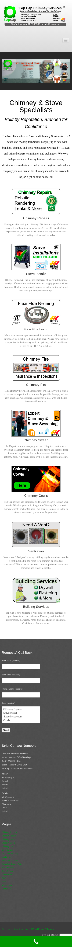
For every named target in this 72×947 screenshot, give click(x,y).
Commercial (7, 874)
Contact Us (6, 856)
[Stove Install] (21, 713)
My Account (7, 885)
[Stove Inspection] (21, 716)
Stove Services (8, 867)
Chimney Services (9, 832)
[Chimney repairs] (21, 709)
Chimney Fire (7, 846)
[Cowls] (21, 720)
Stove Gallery (7, 870)
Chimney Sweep (8, 842)
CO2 (4, 878)
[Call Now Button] (36, 941)
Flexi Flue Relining (10, 853)
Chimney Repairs (9, 835)
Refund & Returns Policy (12, 863)
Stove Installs (7, 849)
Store (4, 881)
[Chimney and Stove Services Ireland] (36, 15)
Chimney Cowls (8, 839)
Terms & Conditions (10, 860)
